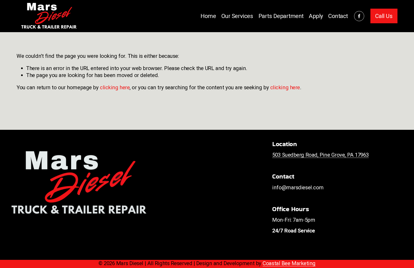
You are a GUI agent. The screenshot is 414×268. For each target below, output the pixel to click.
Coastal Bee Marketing (289, 263)
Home (208, 15)
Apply (316, 15)
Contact (338, 15)
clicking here (115, 87)
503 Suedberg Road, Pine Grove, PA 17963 (320, 155)
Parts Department (281, 15)
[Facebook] (359, 16)
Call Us (383, 15)
